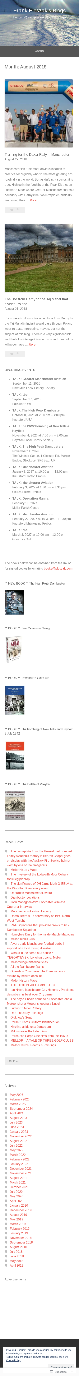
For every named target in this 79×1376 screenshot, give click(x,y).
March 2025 (18, 1104)
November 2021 (21, 1173)
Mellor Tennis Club (23, 939)
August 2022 (18, 1141)
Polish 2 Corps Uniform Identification (35, 1022)
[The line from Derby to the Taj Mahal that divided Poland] (18, 354)
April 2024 (16, 1113)
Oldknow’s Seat (21, 1017)
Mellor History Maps (24, 869)
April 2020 (16, 1201)
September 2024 (21, 1108)
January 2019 (19, 1233)
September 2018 (21, 1242)
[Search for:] (39, 1061)
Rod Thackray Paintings (27, 1013)
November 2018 (21, 1237)
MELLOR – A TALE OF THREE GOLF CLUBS (42, 1040)
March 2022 (18, 1154)
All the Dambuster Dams (27, 966)
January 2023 (19, 1131)
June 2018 (17, 1256)
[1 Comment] (12, 210)
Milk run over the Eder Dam (29, 1031)
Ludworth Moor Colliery (26, 1008)
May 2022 (16, 1150)
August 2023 (18, 1117)
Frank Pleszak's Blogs (39, 10)
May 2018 (16, 1261)
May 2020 (16, 1196)
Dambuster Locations (25, 897)
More (33, 200)
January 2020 (19, 1205)
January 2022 (19, 1164)
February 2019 (20, 1228)
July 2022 (16, 1145)
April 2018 (16, 1265)
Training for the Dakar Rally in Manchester (37, 155)
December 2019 (21, 1210)
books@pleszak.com (58, 568)
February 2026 (20, 1099)
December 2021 (21, 1168)
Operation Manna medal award (31, 893)
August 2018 (18, 1247)
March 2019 (18, 1224)
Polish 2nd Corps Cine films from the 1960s (39, 1036)
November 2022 (21, 1136)
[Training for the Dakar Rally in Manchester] (18, 210)
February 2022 (20, 1159)
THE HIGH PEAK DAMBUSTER (33, 985)
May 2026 (16, 1094)
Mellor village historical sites (29, 962)
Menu (39, 51)
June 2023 (17, 1127)
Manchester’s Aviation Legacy (31, 911)
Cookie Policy (13, 1360)
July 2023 (16, 1122)
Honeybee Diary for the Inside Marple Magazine (42, 934)
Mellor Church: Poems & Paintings (33, 1045)
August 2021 (18, 1177)
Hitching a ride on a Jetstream (31, 1026)
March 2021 (18, 1182)
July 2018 (16, 1251)
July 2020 (16, 1191)
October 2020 (19, 1187)
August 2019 (18, 1214)
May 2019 (16, 1219)
